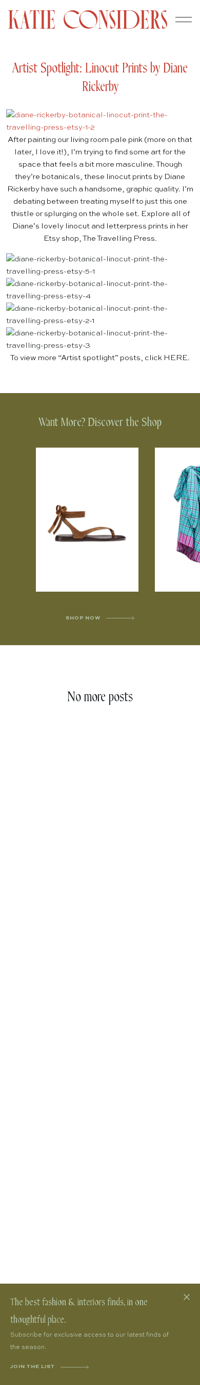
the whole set (113, 214)
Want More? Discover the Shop (100, 423)
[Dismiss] (186, 1297)
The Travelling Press (119, 238)
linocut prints (129, 177)
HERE (176, 358)
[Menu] (183, 19)
